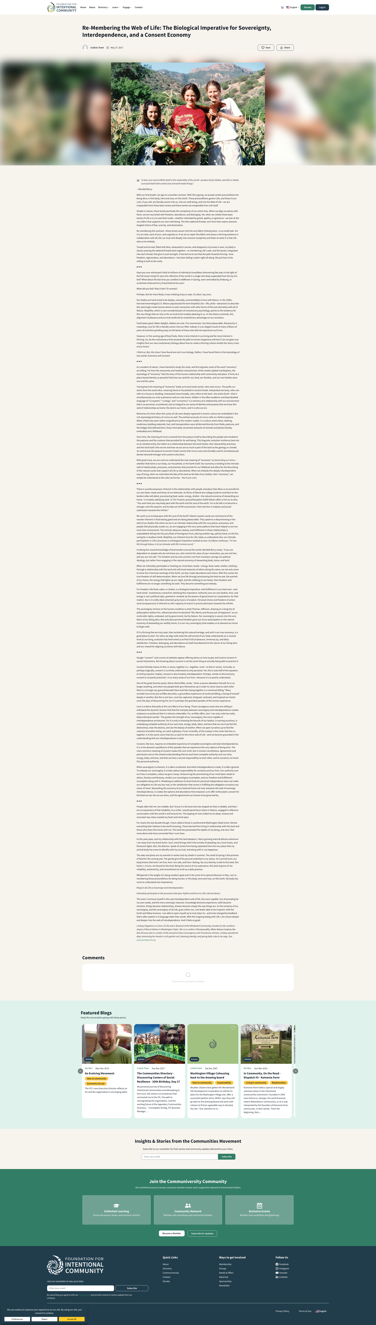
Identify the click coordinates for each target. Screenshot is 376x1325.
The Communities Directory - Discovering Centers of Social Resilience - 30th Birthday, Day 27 (158, 1077)
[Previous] (80, 1071)
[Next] (295, 1071)
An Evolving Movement (99, 1073)
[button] (282, 7)
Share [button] (287, 47)
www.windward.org (146, 940)
